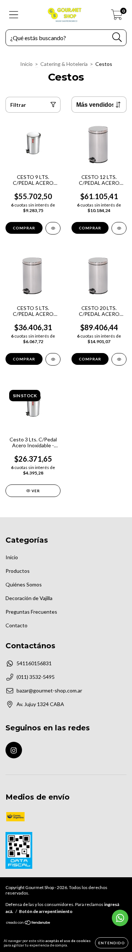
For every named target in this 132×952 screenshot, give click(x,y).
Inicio (26, 64)
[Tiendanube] (28, 923)
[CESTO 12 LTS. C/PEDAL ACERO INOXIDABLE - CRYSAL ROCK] (118, 228)
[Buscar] (117, 37)
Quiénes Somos (24, 584)
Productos (18, 571)
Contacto (16, 625)
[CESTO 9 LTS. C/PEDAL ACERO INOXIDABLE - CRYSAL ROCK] (52, 228)
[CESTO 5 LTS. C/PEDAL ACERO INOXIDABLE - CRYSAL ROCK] (52, 359)
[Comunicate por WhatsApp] (120, 918)
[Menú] (14, 14)
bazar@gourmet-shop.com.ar (49, 690)
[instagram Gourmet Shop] (14, 750)
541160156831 (34, 663)
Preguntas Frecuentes (31, 612)
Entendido (111, 943)
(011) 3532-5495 (35, 677)
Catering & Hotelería (64, 64)
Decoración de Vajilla (29, 598)
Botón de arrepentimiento (46, 911)
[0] (117, 17)
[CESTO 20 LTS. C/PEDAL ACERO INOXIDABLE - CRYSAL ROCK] (118, 359)
